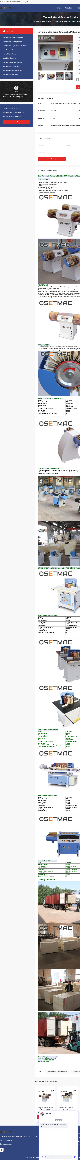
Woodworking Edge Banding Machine (14, 46)
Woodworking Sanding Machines (13, 41)
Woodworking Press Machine (12, 50)
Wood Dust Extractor (9, 58)
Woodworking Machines (10, 74)
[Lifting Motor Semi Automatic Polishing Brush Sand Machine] (55, 53)
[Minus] (75, 1114)
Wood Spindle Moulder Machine (13, 70)
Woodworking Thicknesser (11, 66)
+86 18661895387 (19, 112)
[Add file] (41, 1157)
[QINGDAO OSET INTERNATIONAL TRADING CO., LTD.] (6, 8)
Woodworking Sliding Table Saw (13, 37)
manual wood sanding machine (57, 1071)
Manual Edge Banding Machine (12, 62)
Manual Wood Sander (45, 21)
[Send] (75, 1157)
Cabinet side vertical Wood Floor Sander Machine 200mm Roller (66, 1110)
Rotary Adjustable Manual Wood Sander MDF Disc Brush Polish (45, 1110)
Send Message (52, 159)
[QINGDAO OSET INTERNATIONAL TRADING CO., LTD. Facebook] (77, 79)
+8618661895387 (16, 116)
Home (35, 21)
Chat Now (16, 122)
